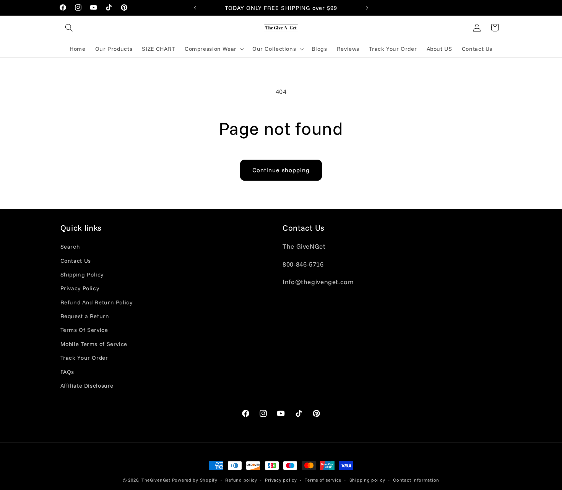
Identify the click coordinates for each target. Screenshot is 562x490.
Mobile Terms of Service (94, 344)
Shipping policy (367, 480)
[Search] (69, 27)
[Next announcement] (367, 7)
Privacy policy (281, 480)
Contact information (416, 480)
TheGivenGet (156, 480)
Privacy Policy (79, 288)
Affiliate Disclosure (87, 385)
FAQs (67, 371)
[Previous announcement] (195, 7)
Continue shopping (281, 170)
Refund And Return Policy (96, 302)
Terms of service (323, 480)
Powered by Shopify (195, 480)
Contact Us (75, 260)
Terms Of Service (84, 329)
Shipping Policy (82, 274)
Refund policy (241, 480)
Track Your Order (84, 357)
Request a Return (84, 316)
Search (70, 246)
